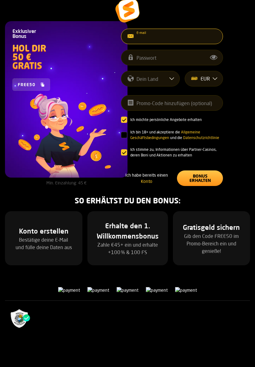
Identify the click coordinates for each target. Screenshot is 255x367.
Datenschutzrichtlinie (201, 137)
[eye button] (213, 57)
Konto (146, 181)
